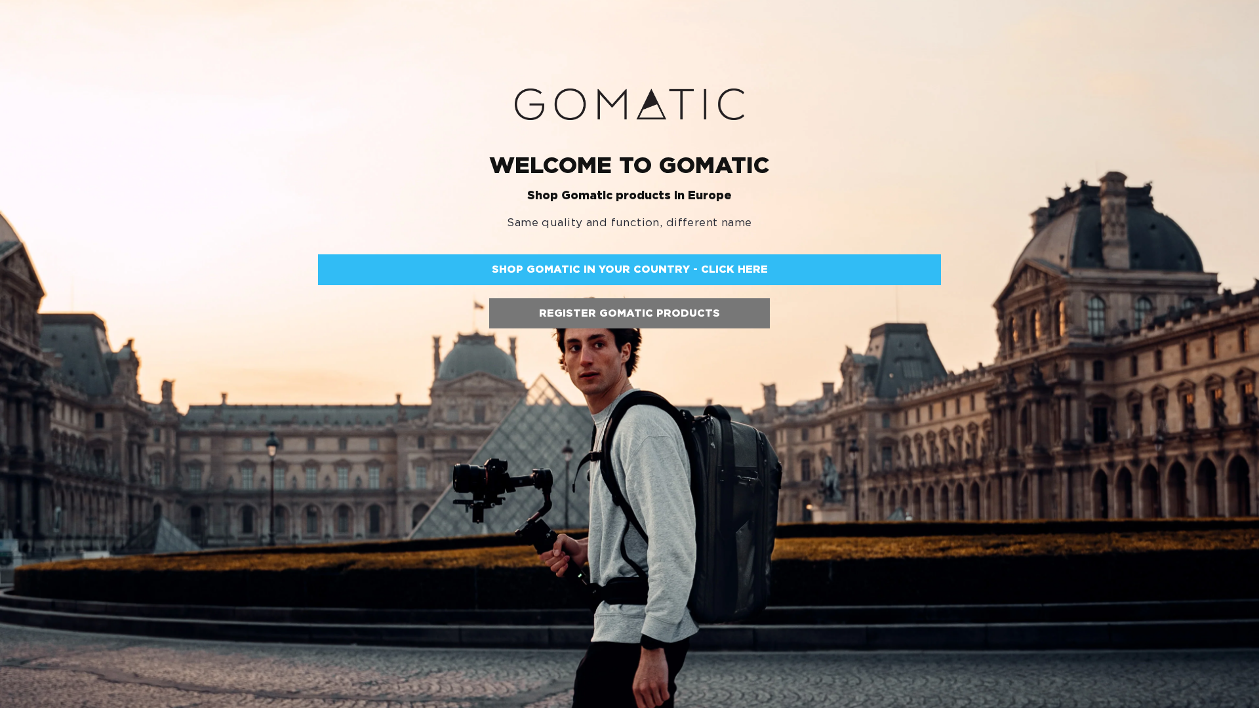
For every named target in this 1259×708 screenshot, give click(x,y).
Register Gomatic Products (629, 313)
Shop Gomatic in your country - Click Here (630, 269)
